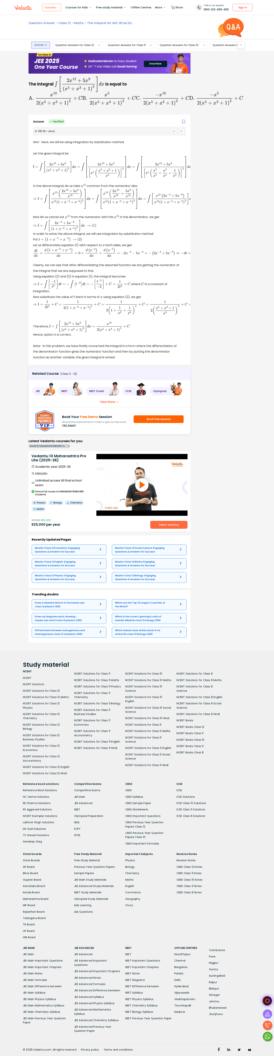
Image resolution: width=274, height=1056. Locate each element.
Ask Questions (83, 912)
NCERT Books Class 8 (190, 752)
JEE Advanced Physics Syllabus (94, 1003)
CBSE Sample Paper (138, 803)
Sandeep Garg (32, 841)
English (129, 886)
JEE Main (79, 797)
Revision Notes (186, 860)
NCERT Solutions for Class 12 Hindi (45, 773)
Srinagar (214, 995)
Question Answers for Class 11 (127, 45)
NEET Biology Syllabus (139, 1012)
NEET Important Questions (142, 960)
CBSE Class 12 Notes (189, 867)
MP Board (29, 905)
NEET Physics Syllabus (139, 999)
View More (107, 402)
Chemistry (132, 873)
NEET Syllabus (134, 993)
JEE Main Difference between (42, 986)
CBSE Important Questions (142, 816)
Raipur (213, 982)
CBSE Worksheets (136, 809)
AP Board (29, 867)
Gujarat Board (32, 880)
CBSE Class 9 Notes (189, 886)
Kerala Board (31, 892)
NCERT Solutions (33, 684)
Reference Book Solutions (40, 790)
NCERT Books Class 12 (190, 727)
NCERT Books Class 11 (190, 733)
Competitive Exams (87, 790)
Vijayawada (181, 993)
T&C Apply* (69, 425)
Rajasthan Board (34, 912)
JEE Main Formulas (35, 980)
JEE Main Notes (32, 973)
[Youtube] (249, 1050)
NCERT (27, 678)
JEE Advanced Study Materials (94, 886)
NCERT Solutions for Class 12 (41, 691)
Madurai (179, 1012)
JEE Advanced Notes (87, 978)
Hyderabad (181, 986)
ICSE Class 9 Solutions (191, 809)
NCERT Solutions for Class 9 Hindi (147, 765)
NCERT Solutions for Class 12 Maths (46, 697)
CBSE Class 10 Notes (190, 880)
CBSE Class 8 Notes (189, 892)
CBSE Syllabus (134, 797)
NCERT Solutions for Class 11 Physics (97, 686)
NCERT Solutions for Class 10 (143, 673)
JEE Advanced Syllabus (89, 997)
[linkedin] (228, 1050)
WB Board (29, 937)
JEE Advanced (83, 803)
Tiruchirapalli (182, 1005)
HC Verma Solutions (36, 797)
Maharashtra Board (35, 899)
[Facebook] (219, 1050)
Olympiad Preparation (88, 816)
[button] (43, 391)
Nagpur (213, 963)
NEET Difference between (142, 986)
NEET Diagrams (135, 980)
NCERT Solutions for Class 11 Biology (97, 703)
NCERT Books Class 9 (190, 746)
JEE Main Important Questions (43, 960)
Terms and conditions (118, 1050)
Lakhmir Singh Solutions (38, 822)
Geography (132, 899)
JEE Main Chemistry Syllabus (41, 1012)
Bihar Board (30, 873)
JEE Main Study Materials (90, 880)
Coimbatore (217, 950)
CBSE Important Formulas (142, 843)
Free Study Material (87, 860)
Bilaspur (214, 988)
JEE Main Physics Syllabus (39, 999)
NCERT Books (185, 720)
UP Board (29, 931)
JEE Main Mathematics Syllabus (43, 1005)
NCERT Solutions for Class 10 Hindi (147, 718)
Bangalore (181, 967)
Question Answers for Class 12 (74, 45)
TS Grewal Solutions (36, 835)
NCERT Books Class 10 (190, 740)
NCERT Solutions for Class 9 (143, 725)
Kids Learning (83, 905)
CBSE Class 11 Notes (189, 873)
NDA (77, 822)
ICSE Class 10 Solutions (191, 803)
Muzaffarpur (182, 954)
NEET (77, 809)
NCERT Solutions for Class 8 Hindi (198, 714)
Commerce (133, 892)
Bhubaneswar (218, 1008)
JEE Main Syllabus (34, 993)
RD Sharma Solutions (37, 803)
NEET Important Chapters (142, 967)
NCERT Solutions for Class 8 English (200, 697)
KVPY (77, 829)
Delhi (177, 980)
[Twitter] (239, 1050)
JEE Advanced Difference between (97, 990)
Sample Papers (84, 873)
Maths (79, 23)
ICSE (179, 790)
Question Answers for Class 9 (231, 45)
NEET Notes (132, 973)
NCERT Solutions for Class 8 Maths (199, 680)
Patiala (178, 973)
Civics (129, 905)
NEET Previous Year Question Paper (148, 1018)
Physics (130, 860)
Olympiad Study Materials (91, 899)
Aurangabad (217, 976)
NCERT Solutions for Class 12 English (46, 767)
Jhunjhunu (216, 1014)
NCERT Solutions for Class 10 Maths (148, 680)
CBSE (128, 790)
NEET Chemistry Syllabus (141, 1005)
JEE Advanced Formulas (89, 984)
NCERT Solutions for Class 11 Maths (96, 680)
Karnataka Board (34, 886)
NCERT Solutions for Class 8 (195, 673)
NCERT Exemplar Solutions (40, 816)
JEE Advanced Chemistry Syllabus (96, 1020)
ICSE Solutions (186, 797)
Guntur (213, 969)
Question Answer (42, 23)
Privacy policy (90, 1050)
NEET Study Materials (88, 892)
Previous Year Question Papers (94, 867)
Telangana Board (34, 918)
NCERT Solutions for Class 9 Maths (148, 731)
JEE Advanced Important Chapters (97, 971)
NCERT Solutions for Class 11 (92, 673)
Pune (212, 956)
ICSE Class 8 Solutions (191, 816)
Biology (130, 867)
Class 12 (65, 23)
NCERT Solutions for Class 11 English (97, 742)
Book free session (159, 419)
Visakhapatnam (184, 999)
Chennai (179, 960)
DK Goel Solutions (34, 829)
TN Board (29, 924)
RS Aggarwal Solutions (37, 809)
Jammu (214, 1001)
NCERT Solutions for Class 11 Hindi (95, 748)
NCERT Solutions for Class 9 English (148, 748)
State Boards (31, 860)
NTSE (77, 835)
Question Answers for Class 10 (179, 45)
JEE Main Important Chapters (42, 967)
